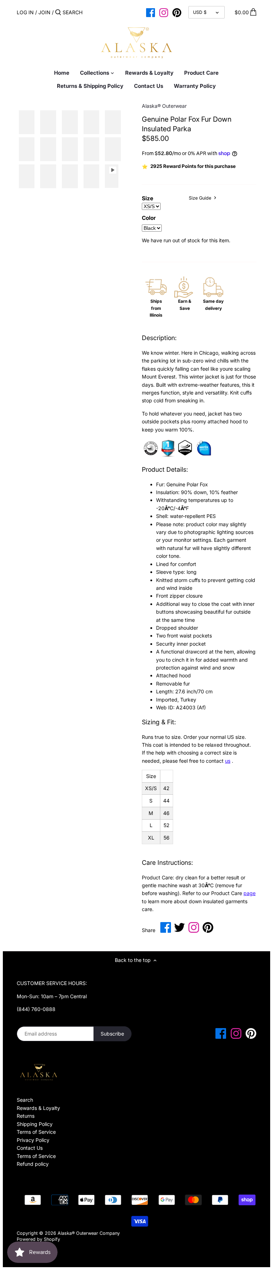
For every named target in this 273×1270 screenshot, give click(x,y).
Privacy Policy (33, 1140)
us (227, 761)
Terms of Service (36, 1132)
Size (147, 198)
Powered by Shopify (38, 1239)
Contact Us (30, 1148)
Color (149, 218)
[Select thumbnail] (26, 122)
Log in (25, 12)
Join (44, 12)
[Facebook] (150, 12)
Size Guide (201, 198)
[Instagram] (163, 12)
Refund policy (33, 1164)
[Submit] (58, 12)
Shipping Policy (35, 1124)
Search (25, 1100)
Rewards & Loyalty (38, 1108)
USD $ (200, 12)
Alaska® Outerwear (164, 106)
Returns (25, 1116)
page (249, 893)
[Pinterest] (176, 12)
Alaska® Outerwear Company (89, 1233)
